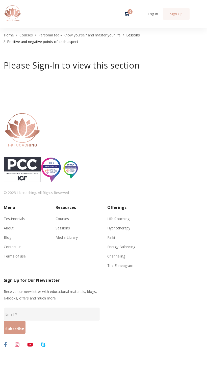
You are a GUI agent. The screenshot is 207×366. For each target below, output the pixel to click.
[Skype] (43, 345)
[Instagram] (17, 345)
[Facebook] (5, 345)
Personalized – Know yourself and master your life (79, 35)
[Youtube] (30, 345)
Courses (26, 35)
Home (9, 35)
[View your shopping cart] (128, 14)
